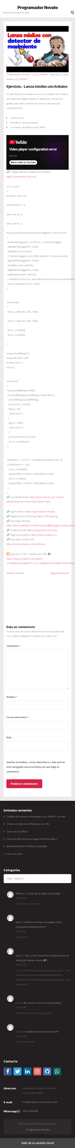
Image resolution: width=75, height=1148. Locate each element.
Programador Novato (37, 7)
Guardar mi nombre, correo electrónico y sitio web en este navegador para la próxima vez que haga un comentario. (35, 767)
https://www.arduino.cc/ (44, 534)
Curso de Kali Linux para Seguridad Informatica (31, 839)
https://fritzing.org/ (47, 516)
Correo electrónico (17, 717)
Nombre (11, 697)
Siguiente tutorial (60, 573)
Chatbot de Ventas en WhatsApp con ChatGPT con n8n (36, 816)
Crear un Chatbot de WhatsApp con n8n (28, 824)
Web (8, 737)
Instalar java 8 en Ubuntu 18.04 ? (42, 1031)
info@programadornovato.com (39, 1102)
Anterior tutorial (14, 573)
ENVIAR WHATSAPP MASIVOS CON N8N (26, 846)
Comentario (13, 645)
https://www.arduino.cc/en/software (26, 544)
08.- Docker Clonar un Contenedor (42, 1002)
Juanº (19, 955)
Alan (18, 922)
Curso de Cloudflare (17, 831)
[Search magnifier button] (72, 12)
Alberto (20, 893)
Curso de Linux (14, 853)
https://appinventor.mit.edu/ (40, 511)
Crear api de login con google (43, 893)
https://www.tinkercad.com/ (21, 176)
